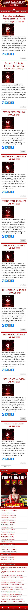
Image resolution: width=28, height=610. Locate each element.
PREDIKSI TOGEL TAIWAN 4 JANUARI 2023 (11, 587)
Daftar (14, 608)
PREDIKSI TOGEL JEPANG (7, 534)
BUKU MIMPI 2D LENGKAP (7, 557)
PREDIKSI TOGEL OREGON (7, 539)
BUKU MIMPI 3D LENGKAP (7, 559)
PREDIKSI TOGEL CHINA (7, 527)
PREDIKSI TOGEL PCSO (7, 541)
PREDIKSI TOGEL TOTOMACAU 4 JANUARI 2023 (12, 601)
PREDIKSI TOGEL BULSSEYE (8, 522)
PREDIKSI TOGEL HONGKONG (8, 517)
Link (20, 608)
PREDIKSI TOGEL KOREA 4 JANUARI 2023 (11, 594)
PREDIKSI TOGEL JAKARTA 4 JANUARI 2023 (12, 589)
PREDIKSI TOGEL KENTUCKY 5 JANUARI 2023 (12, 580)
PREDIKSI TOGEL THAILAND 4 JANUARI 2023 (12, 599)
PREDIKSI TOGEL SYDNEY (7, 513)
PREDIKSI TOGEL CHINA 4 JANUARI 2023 (11, 592)
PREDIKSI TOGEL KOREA (7, 536)
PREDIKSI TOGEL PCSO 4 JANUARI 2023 (11, 596)
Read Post (23, 58)
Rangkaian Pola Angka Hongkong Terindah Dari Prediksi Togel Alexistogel (14, 66)
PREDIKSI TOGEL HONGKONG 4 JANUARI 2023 (12, 584)
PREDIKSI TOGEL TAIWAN (7, 524)
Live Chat (25, 608)
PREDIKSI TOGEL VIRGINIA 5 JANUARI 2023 (12, 575)
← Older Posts (6, 466)
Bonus (2, 608)
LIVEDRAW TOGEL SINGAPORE (9, 549)
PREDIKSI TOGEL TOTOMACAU (8, 510)
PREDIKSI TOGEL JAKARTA (8, 532)
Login (8, 608)
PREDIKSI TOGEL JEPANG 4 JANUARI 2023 (11, 582)
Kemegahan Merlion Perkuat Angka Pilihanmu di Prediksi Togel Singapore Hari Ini (14, 19)
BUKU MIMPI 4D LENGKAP (7, 562)
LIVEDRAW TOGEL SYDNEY (8, 547)
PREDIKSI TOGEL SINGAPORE (8, 515)
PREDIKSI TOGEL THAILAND (8, 529)
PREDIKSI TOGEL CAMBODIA (8, 520)
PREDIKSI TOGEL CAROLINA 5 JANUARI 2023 (12, 577)
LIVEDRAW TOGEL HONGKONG (8, 551)
